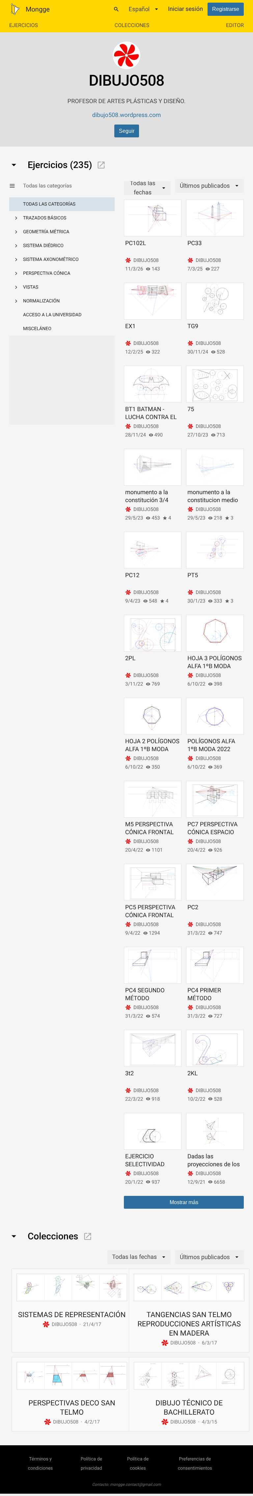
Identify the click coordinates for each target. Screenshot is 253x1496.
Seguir (126, 131)
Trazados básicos (44, 218)
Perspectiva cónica (46, 273)
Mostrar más (184, 1202)
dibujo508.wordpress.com (126, 115)
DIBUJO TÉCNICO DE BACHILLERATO (189, 1408)
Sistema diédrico (43, 245)
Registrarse (225, 9)
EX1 (130, 326)
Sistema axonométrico (51, 259)
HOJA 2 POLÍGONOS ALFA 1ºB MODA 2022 (152, 749)
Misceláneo (37, 328)
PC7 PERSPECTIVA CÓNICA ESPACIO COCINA (212, 832)
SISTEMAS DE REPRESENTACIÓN (72, 1315)
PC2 (192, 907)
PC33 (194, 243)
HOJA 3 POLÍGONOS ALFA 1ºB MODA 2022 (214, 666)
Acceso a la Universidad (52, 315)
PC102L (135, 243)
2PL (130, 658)
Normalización (41, 301)
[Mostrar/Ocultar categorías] (16, 186)
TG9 (192, 326)
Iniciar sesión (185, 9)
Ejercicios (23, 25)
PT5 (192, 575)
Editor (235, 25)
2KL (192, 1073)
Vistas (30, 287)
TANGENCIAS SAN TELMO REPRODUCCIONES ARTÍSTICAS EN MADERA (189, 1324)
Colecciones (132, 25)
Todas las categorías (49, 204)
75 (190, 409)
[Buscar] (116, 9)
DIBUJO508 (146, 260)
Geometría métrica (46, 232)
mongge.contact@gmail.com (135, 1484)
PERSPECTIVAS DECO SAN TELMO (71, 1408)
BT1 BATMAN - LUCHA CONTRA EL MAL (151, 417)
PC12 (132, 575)
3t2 (129, 1073)
